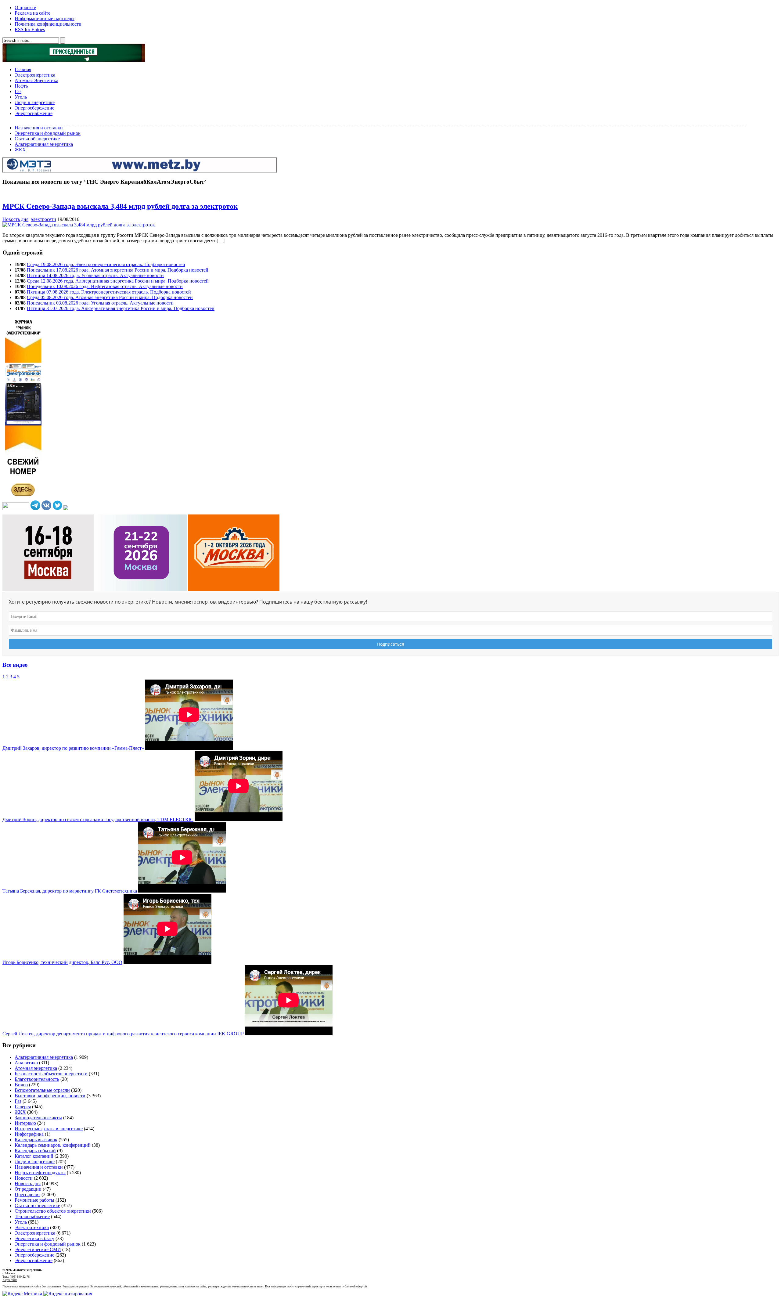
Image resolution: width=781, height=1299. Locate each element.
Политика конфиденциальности (48, 24)
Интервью (25, 1123)
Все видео (15, 665)
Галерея (23, 1106)
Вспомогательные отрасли (42, 1090)
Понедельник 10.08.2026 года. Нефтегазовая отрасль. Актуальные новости (105, 286)
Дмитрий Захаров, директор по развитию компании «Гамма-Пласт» (73, 748)
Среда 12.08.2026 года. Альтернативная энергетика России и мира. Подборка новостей (118, 280)
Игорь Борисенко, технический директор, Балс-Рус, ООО (62, 962)
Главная (23, 69)
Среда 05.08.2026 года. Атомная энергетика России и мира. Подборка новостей (110, 297)
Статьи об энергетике (37, 138)
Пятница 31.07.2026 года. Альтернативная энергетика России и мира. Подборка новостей (120, 308)
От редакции (28, 1189)
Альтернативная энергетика (44, 144)
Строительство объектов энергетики (53, 1211)
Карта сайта (9, 1280)
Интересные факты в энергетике (49, 1128)
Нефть (21, 85)
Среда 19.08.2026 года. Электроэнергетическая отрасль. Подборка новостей (106, 264)
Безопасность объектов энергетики (51, 1073)
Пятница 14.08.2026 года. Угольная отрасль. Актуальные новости (95, 275)
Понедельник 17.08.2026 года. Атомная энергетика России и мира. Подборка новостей (117, 269)
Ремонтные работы (34, 1200)
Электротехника (32, 1227)
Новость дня (15, 219)
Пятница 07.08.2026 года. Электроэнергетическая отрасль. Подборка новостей (109, 291)
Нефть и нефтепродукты (40, 1172)
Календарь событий (35, 1150)
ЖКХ (20, 149)
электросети (43, 219)
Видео (21, 1084)
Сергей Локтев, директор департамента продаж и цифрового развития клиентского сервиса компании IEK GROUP (122, 1033)
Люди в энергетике (35, 102)
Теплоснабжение (32, 1216)
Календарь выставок (36, 1139)
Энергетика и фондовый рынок (48, 133)
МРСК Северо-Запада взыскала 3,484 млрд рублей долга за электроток (120, 206)
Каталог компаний (34, 1156)
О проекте (25, 7)
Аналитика (26, 1062)
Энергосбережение (34, 107)
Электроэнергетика (35, 75)
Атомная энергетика (36, 1068)
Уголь (21, 96)
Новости (24, 1178)
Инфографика (29, 1134)
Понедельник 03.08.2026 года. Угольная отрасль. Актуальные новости (100, 302)
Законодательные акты (38, 1117)
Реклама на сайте (32, 13)
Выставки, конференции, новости (50, 1095)
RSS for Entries (30, 29)
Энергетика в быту (34, 1238)
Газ (18, 91)
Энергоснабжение (33, 113)
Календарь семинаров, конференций (53, 1145)
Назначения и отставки (39, 127)
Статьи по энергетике (37, 1205)
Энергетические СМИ (38, 1249)
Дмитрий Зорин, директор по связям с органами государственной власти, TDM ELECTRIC (97, 819)
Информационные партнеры (44, 18)
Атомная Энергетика (36, 80)
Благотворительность (37, 1079)
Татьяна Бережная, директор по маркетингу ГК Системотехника (69, 890)
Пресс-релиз (27, 1194)
